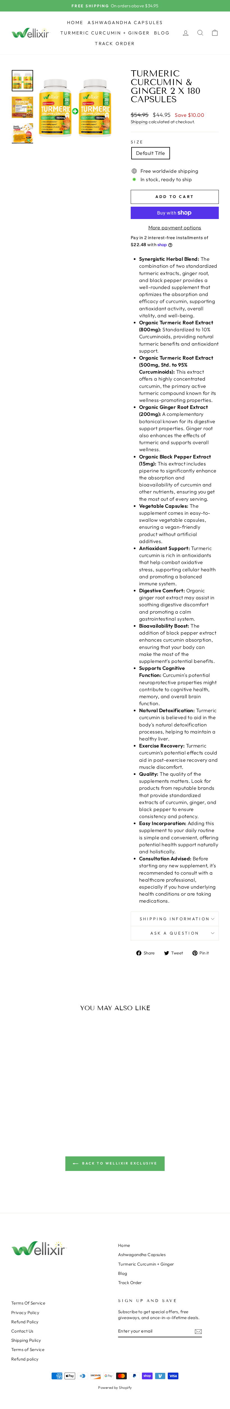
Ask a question (174, 933)
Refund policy (25, 1359)
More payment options (174, 227)
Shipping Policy (26, 1340)
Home (75, 22)
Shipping (139, 121)
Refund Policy (25, 1321)
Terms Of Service (28, 1303)
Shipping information (175, 918)
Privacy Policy (25, 1312)
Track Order (115, 43)
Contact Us (22, 1331)
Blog (162, 33)
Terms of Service (27, 1349)
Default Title (150, 153)
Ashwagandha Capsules (125, 22)
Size (137, 142)
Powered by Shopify (115, 1387)
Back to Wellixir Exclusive (119, 1163)
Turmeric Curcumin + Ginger (105, 33)
